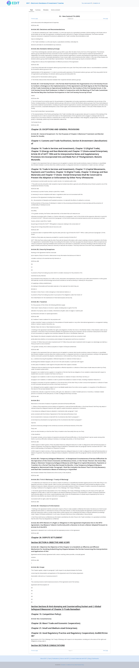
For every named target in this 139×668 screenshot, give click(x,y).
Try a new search (86, 3)
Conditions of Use (70, 664)
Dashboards (95, 658)
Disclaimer (63, 664)
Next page (105, 18)
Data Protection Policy (79, 664)
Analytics (96, 3)
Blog (89, 658)
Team (49, 658)
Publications (55, 658)
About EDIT (43, 658)
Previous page (34, 18)
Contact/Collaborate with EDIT (78, 658)
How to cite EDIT (64, 658)
